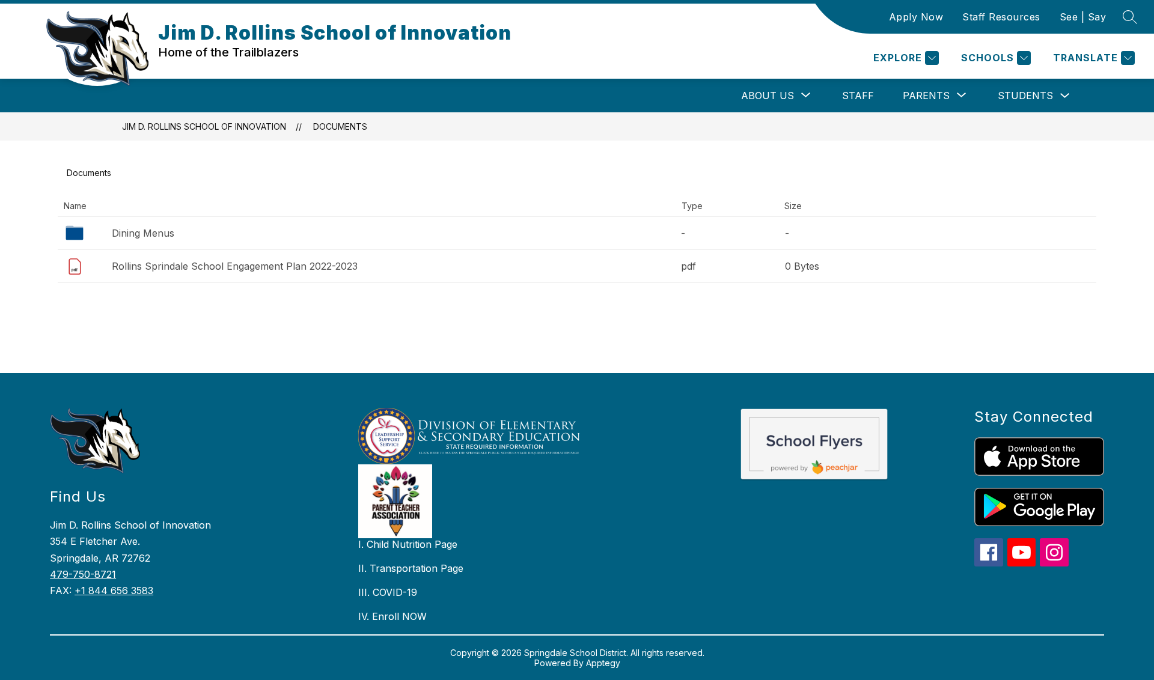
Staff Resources (1001, 17)
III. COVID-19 (387, 592)
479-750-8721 (83, 574)
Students (1025, 96)
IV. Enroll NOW (392, 616)
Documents (340, 126)
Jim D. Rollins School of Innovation (204, 126)
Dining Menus (143, 233)
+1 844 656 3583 (114, 590)
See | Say (1083, 17)
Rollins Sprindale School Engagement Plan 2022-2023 (235, 266)
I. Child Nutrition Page (407, 544)
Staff (858, 96)
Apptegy (603, 663)
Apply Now (916, 17)
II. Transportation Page (410, 568)
